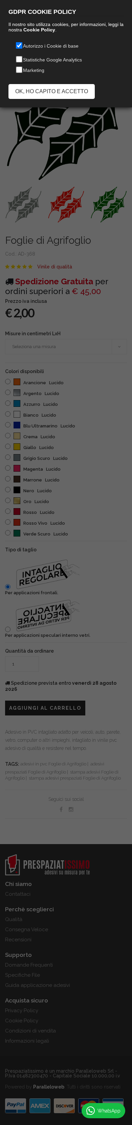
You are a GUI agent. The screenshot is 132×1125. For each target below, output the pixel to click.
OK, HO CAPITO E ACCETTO (51, 91)
